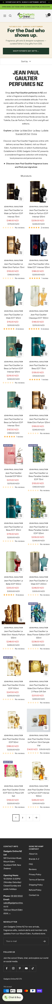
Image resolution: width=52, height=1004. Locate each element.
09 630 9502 (17, 896)
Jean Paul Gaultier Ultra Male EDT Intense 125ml (39, 265)
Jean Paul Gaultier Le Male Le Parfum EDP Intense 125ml (38, 213)
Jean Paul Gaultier (13, 207)
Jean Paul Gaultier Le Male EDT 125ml (13, 316)
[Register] (44, 941)
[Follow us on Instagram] (13, 968)
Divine (34, 134)
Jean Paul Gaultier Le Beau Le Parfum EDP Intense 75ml (13, 422)
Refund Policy (35, 890)
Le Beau (36, 130)
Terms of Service (36, 879)
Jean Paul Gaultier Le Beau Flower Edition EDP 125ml (38, 634)
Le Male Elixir (26, 130)
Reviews (33, 869)
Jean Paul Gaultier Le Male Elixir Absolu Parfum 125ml (13, 634)
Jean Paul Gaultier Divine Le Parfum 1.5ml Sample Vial (38, 742)
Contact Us (34, 895)
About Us (33, 853)
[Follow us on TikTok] (32, 968)
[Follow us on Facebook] (6, 968)
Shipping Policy (36, 884)
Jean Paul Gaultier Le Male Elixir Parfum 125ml (38, 421)
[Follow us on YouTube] (26, 968)
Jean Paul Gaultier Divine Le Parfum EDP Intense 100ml (38, 792)
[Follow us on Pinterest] (19, 968)
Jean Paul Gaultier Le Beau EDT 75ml (38, 367)
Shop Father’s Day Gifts (26, 51)
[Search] (10, 15)
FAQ (31, 864)
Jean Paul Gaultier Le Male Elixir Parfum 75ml (13, 265)
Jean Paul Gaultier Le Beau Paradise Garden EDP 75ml (39, 476)
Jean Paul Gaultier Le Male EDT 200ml (38, 582)
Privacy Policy (35, 874)
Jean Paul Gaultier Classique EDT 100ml (38, 316)
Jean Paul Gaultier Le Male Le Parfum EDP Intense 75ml (13, 213)
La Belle (44, 130)
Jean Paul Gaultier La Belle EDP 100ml (13, 582)
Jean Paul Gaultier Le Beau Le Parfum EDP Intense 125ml (13, 368)
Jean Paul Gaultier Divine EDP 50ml (13, 740)
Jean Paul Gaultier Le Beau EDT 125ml (13, 528)
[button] (12, 997)
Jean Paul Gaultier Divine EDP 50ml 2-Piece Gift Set (13, 792)
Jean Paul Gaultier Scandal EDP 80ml (13, 474)
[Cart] (47, 15)
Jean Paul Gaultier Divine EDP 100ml (13, 687)
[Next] (36, 817)
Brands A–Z (34, 859)
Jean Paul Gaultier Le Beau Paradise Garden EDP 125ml (39, 530)
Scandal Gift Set (23, 134)
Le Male (15, 130)
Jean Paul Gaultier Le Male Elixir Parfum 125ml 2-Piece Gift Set (38, 688)
